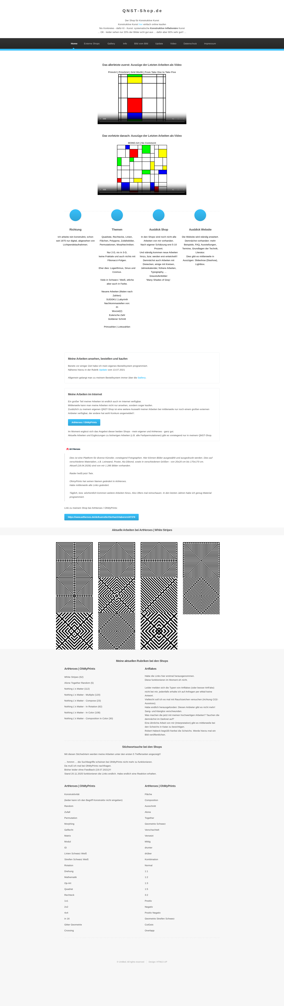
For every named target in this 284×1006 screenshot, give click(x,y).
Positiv (148, 901)
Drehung (68, 871)
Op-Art (67, 883)
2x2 (66, 907)
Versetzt (149, 835)
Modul (67, 841)
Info (125, 43)
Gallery (111, 43)
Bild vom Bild (141, 43)
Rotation (68, 865)
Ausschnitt (150, 806)
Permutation (70, 818)
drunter (148, 847)
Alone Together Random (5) (79, 683)
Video (173, 43)
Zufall (67, 812)
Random (68, 806)
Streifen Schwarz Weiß (76, 859)
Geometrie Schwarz (155, 823)
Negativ (149, 907)
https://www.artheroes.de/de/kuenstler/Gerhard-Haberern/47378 (101, 517)
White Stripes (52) (73, 677)
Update (159, 43)
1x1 (66, 901)
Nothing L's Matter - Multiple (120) (82, 694)
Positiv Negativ (153, 912)
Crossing (69, 930)
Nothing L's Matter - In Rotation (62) (83, 706)
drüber (148, 853)
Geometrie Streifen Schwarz (160, 918)
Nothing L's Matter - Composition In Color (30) (88, 718)
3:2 (146, 895)
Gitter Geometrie (73, 924)
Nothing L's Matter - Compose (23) (82, 700)
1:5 (146, 889)
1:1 (146, 871)
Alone (148, 812)
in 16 (67, 918)
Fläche (148, 794)
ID (65, 847)
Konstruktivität (71, 794)
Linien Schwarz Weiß (75, 853)
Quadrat (68, 889)
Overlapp (149, 930)
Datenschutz (190, 43)
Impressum (210, 43)
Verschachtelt (152, 829)
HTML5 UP (162, 962)
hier (141, 24)
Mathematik (70, 877)
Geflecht (68, 829)
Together (149, 818)
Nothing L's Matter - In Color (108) (82, 712)
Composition (151, 800)
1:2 (146, 877)
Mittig (148, 841)
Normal (148, 865)
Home (74, 43)
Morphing (69, 823)
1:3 (146, 883)
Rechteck (69, 895)
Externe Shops (92, 43)
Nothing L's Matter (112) (77, 688)
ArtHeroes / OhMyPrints (84, 422)
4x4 (66, 912)
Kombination (151, 859)
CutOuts (149, 924)
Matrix (67, 835)
